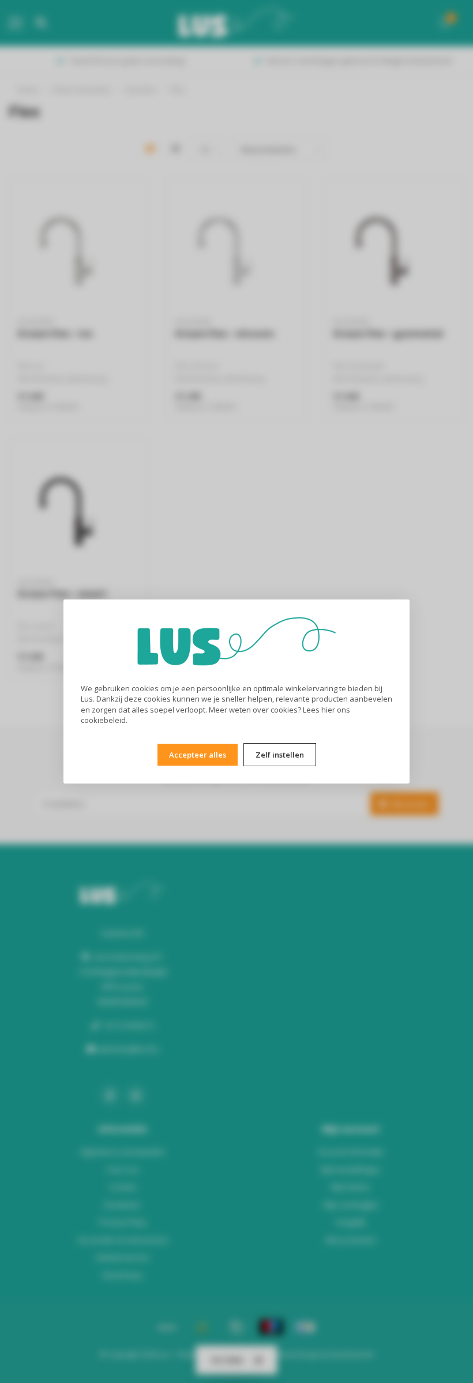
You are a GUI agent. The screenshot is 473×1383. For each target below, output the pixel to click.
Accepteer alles (197, 754)
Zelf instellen (280, 754)
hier (328, 709)
